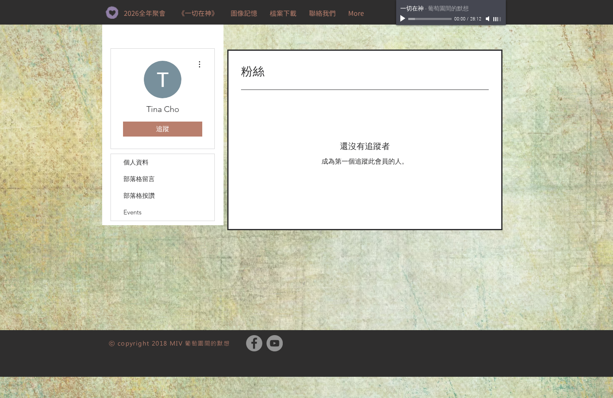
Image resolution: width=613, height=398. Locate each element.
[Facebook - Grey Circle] (254, 343)
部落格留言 (139, 179)
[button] (283, 13)
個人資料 (135, 162)
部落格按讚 (139, 195)
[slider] (497, 19)
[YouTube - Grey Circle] (274, 343)
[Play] (403, 18)
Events (132, 212)
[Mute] (488, 19)
